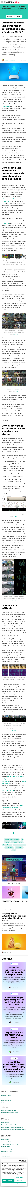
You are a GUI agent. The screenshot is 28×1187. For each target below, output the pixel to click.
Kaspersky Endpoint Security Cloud (9, 1112)
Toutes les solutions (6, 1102)
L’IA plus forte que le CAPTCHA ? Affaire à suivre (14, 1035)
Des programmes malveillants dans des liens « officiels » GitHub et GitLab (14, 917)
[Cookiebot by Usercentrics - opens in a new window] (19, 1161)
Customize (19, 1180)
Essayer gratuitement (14, 16)
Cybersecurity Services (6, 1141)
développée (6, 106)
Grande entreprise (6, 1135)
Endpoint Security (5, 1146)
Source (19, 266)
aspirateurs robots (8, 790)
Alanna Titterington (10, 60)
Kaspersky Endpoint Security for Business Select (12, 1127)
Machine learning (7, 845)
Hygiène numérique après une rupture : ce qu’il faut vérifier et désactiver (14, 1001)
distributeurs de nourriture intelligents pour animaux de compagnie (13, 779)
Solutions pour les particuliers (9, 1091)
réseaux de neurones (19, 845)
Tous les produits (5, 1115)
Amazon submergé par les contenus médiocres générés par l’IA (10, 901)
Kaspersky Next (5, 1122)
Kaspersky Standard (6, 1095)
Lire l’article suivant (8, 910)
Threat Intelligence (6, 1154)
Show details (19, 1177)
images (7, 842)
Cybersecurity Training (6, 1151)
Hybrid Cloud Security (6, 1149)
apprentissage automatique (12, 839)
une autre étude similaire (10, 648)
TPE (2, 1106)
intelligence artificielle (17, 842)
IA (22, 839)
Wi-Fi (14, 850)
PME (2, 1118)
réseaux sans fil (9, 847)
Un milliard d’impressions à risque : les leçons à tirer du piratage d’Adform (14, 971)
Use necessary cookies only (14, 1183)
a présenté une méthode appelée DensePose (12, 199)
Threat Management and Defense (9, 1144)
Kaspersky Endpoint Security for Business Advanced (13, 1129)
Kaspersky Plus (4, 1098)
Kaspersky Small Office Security (8, 1110)
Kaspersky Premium (6, 1100)
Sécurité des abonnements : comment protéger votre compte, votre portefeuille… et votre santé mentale (14, 1067)
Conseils (14, 963)
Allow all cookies (7, 1180)
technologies (19, 847)
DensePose (5, 223)
